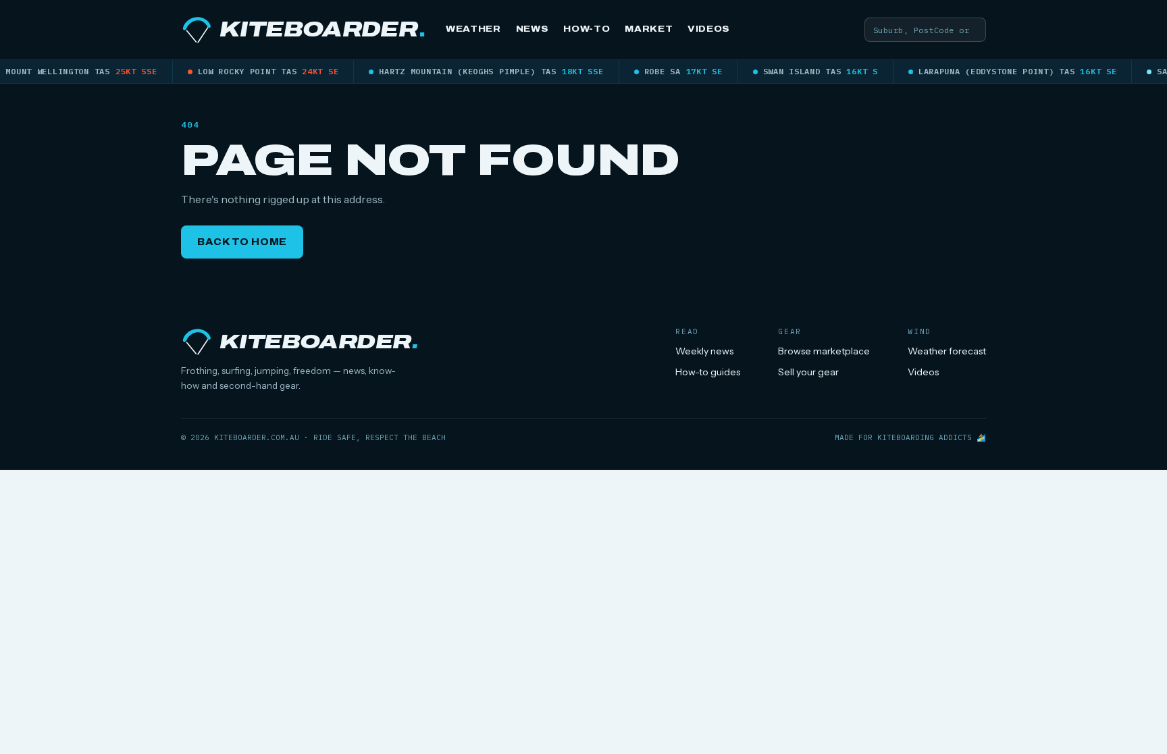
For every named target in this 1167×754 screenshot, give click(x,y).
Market (649, 29)
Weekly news (704, 351)
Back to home (242, 242)
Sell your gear (808, 372)
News (532, 29)
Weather (473, 29)
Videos (709, 29)
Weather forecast (947, 351)
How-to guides (707, 372)
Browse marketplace (824, 351)
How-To (586, 29)
